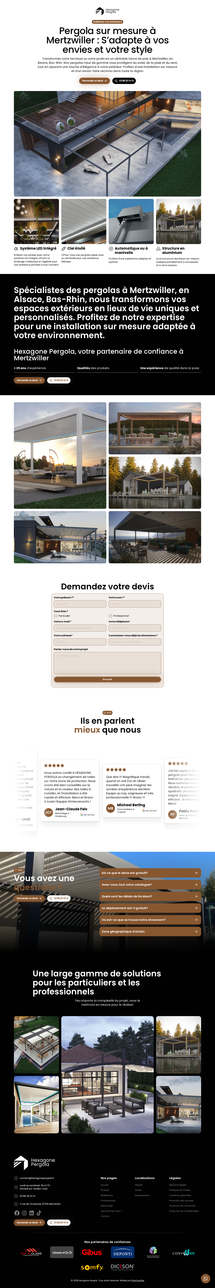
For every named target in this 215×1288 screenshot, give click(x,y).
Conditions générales (180, 1195)
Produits (105, 1190)
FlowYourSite (137, 1280)
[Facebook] (17, 1213)
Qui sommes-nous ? (111, 1211)
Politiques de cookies (179, 1190)
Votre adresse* (63, 635)
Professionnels (108, 1200)
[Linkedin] (32, 1213)
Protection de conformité (182, 1205)
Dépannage (107, 1205)
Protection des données (181, 1200)
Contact (105, 1216)
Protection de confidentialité (184, 1211)
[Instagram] (24, 1213)
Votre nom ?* (117, 597)
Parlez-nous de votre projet (71, 649)
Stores (138, 1190)
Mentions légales (177, 1184)
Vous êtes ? (61, 611)
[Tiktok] (39, 1213)
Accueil (104, 1184)
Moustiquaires (142, 1195)
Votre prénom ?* (64, 597)
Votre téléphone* (119, 621)
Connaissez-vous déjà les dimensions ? (133, 635)
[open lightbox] (60, 455)
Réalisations (107, 1195)
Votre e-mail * (63, 621)
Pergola (139, 1184)
